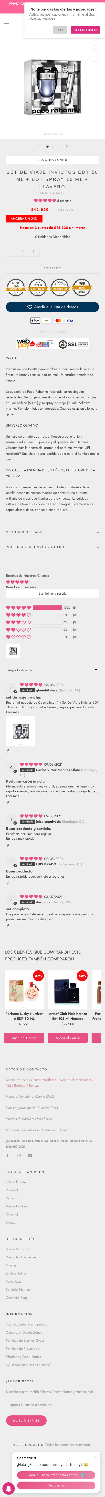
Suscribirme (26, 1420)
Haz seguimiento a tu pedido (27, 1324)
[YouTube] (30, 1155)
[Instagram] (19, 1155)
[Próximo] (67, 146)
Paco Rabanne (52, 159)
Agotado (52, 268)
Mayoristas (13, 1281)
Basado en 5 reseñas (21, 587)
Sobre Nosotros (17, 1249)
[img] (31, 684)
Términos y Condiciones (23, 1356)
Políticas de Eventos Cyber (25, 1340)
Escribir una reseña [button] (53, 593)
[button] (45, 200)
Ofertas (11, 1265)
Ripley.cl (12, 1190)
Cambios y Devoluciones (24, 1332)
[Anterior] (38, 146)
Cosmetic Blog (16, 1297)
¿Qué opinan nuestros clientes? (29, 1364)
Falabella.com (16, 1181)
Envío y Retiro (16, 1273)
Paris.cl (11, 1198)
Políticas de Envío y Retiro (36, 547)
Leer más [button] (12, 712)
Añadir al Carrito (24, 1037)
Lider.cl (11, 1222)
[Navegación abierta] (6, 23)
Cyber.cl (12, 1214)
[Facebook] (7, 1155)
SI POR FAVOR (85, 29)
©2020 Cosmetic (28, 1444)
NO (60, 29)
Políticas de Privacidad (22, 1348)
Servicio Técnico (18, 1289)
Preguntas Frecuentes (21, 1257)
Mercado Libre (16, 1206)
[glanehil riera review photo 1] (20, 731)
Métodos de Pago (24, 532)
